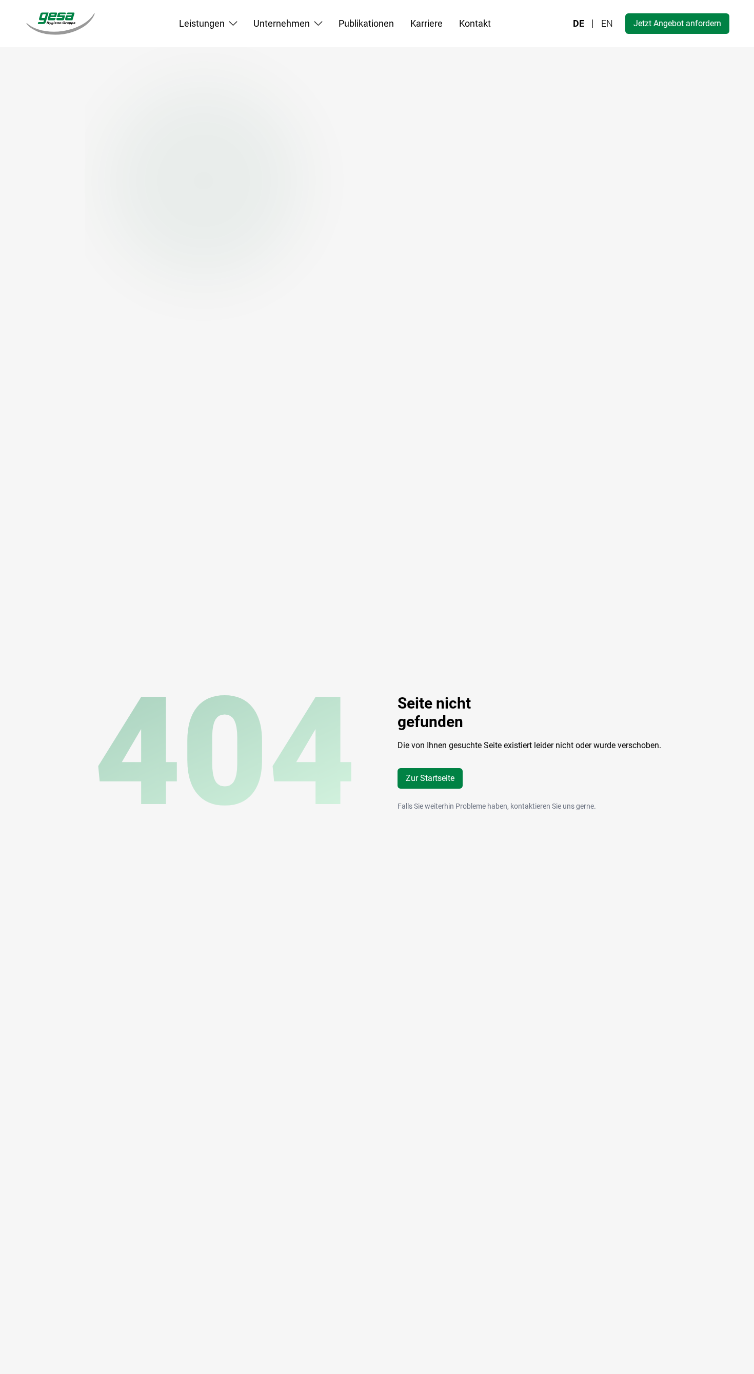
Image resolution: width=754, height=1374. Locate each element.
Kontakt (475, 23)
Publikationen (366, 23)
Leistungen (202, 23)
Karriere (426, 23)
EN (607, 23)
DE (578, 23)
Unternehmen (281, 23)
